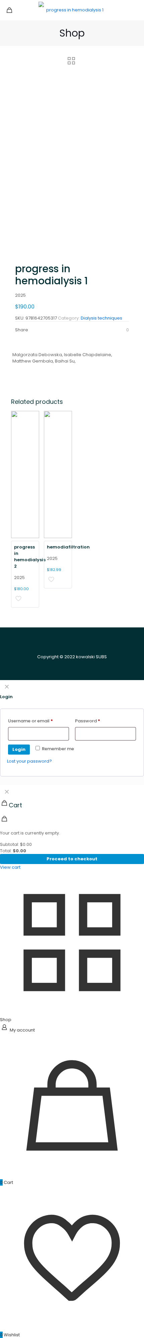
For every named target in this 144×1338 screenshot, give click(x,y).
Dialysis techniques (101, 318)
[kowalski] (72, 10)
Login (18, 749)
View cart (10, 867)
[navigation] (72, 827)
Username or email (38, 720)
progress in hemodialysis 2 (30, 556)
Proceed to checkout (72, 859)
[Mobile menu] (135, 10)
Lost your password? (29, 761)
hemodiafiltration (68, 547)
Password (97, 720)
